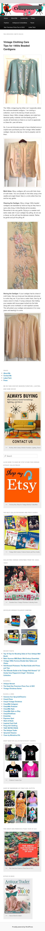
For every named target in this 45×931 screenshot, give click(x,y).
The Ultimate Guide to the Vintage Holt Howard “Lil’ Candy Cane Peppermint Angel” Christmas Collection (21, 672)
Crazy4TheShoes (9, 713)
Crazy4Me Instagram (10, 704)
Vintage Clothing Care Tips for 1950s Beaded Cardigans (16, 45)
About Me (14, 18)
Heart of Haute (8, 721)
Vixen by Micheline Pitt (11, 735)
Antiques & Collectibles (19, 23)
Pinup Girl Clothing (10, 726)
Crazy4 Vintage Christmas (12, 701)
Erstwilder (7, 716)
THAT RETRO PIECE (10, 728)
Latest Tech (32, 27)
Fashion (6, 23)
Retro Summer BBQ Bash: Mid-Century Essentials (21, 658)
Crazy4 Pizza (8, 699)
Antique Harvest (9, 683)
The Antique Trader (10, 730)
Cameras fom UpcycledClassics (14, 697)
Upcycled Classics (9, 733)
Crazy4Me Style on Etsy (11, 711)
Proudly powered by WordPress (22, 927)
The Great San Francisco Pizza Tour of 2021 (19, 686)
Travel (32, 23)
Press (33, 18)
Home (6, 18)
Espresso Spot (8, 718)
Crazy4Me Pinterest (10, 706)
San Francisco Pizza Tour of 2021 (14, 27)
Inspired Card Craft (10, 723)
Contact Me (24, 18)
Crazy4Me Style (8, 709)
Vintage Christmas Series (12, 688)
